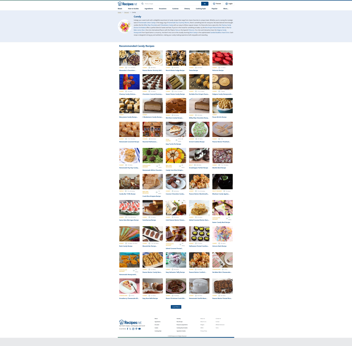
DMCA (201, 327)
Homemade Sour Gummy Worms (178, 22)
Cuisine (156, 327)
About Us (202, 318)
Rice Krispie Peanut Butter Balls (215, 27)
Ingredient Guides (181, 331)
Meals (156, 318)
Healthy (179, 318)
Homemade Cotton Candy (147, 22)
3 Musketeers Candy (166, 25)
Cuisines (175, 9)
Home (119, 12)
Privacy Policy (203, 331)
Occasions (162, 9)
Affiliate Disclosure (220, 324)
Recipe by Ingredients (182, 324)
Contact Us (218, 318)
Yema (177, 30)
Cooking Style (158, 331)
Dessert (126, 12)
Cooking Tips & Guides (182, 327)
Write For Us (203, 321)
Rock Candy (193, 32)
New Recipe (180, 321)
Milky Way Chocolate (150, 25)
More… (225, 9)
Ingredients (149, 9)
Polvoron (191, 30)
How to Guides (133, 9)
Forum (218, 4)
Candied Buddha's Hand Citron (220, 32)
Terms (217, 327)
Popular (214, 9)
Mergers (202, 324)
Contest (217, 321)
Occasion (157, 324)
